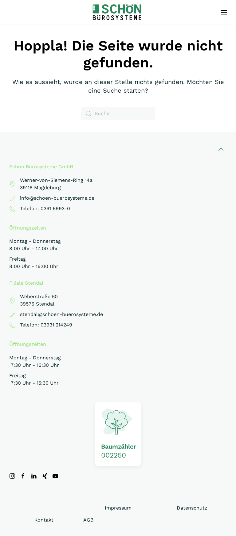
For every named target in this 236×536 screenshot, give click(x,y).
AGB (88, 520)
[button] (224, 12)
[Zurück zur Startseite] (118, 12)
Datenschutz (192, 508)
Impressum (118, 508)
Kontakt (43, 520)
